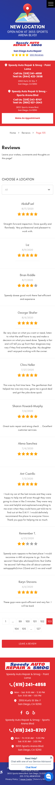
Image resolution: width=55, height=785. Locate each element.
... (13, 621)
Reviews (26, 132)
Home (13, 132)
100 (28, 621)
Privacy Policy (12, 779)
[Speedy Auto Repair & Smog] (27, 43)
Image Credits (26, 779)
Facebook (21, 713)
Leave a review (27, 643)
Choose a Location (18, 179)
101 (35, 621)
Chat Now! (31, 767)
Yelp (34, 713)
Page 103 (40, 132)
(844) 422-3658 (32, 76)
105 (24, 628)
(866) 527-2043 (32, 102)
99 (20, 621)
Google (27, 713)
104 (17, 628)
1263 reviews (36, 55)
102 (42, 621)
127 (38, 628)
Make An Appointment (27, 118)
